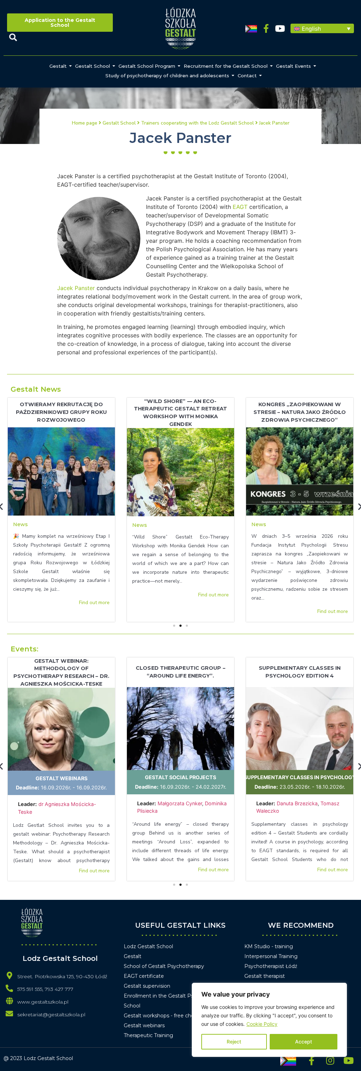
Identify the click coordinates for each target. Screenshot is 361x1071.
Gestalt (58, 66)
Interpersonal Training (271, 956)
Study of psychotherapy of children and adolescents (167, 75)
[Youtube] (280, 28)
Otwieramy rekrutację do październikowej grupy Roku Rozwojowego (61, 412)
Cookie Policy (261, 1024)
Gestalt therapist (264, 976)
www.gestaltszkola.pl (42, 1002)
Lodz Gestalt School (148, 946)
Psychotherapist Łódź (270, 966)
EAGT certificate (144, 976)
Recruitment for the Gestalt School (226, 66)
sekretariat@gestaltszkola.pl (51, 1014)
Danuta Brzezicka (297, 803)
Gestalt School (92, 66)
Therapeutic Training (148, 1035)
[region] (269, 1020)
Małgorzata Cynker (180, 803)
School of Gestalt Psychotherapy (164, 966)
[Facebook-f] (266, 28)
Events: (24, 649)
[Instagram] (330, 1060)
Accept (303, 1042)
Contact (247, 75)
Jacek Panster (76, 287)
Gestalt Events (293, 66)
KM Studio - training (268, 946)
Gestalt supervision (147, 986)
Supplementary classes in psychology (300, 777)
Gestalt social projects (180, 777)
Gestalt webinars (61, 778)
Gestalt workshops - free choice (162, 1015)
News (20, 524)
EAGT (240, 206)
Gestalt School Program (146, 66)
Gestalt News (36, 389)
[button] (322, 29)
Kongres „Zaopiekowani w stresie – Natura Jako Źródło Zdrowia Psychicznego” (299, 412)
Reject (234, 1042)
